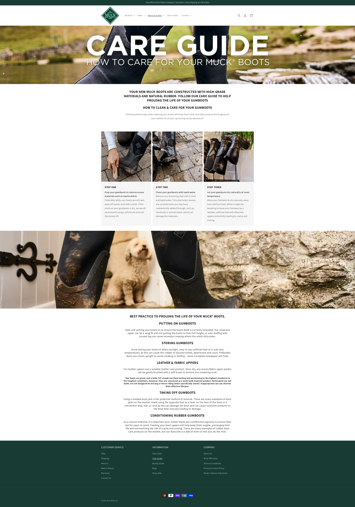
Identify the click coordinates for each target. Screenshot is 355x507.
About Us (208, 453)
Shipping (105, 458)
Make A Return (107, 468)
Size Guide (157, 453)
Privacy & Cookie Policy (214, 468)
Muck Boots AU (112, 501)
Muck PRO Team (211, 458)
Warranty (105, 473)
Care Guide (157, 458)
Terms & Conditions (212, 463)
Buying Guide (158, 463)
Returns (104, 463)
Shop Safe (156, 473)
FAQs (103, 453)
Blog (154, 468)
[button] (129, 15)
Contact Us (106, 478)
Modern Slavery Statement (215, 473)
